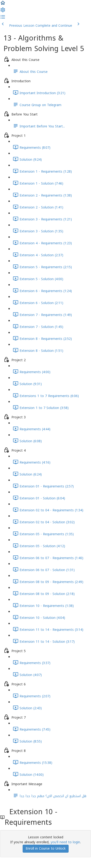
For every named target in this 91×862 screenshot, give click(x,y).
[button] (3, 4)
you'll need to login (65, 842)
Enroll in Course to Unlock (46, 848)
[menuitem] (3, 11)
